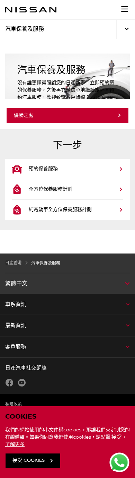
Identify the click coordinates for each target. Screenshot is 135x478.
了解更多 (15, 444)
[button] (124, 9)
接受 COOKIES (28, 460)
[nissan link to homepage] (30, 9)
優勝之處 (23, 115)
